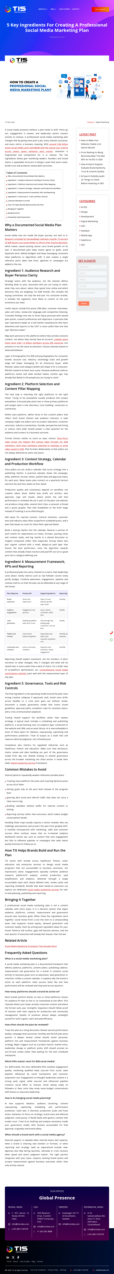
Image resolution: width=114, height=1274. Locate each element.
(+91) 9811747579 (20, 1229)
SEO (83, 244)
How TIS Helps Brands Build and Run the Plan (26, 205)
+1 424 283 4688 (44, 1231)
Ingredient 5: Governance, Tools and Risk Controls (28, 196)
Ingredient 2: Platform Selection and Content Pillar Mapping (31, 184)
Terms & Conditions (38, 1270)
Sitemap (63, 1270)
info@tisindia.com (20, 1224)
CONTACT (75, 9)
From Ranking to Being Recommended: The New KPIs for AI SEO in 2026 (93, 156)
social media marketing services (43, 889)
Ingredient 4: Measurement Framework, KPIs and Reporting (31, 192)
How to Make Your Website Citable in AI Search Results (91, 144)
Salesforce (86, 240)
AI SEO (84, 207)
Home (9, 1261)
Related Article (14, 213)
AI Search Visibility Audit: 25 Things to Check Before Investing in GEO (93, 180)
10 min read (9, 122)
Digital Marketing (98, 122)
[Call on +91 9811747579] (111, 633)
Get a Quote (100, 9)
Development (87, 216)
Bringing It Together (16, 209)
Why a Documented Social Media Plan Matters (26, 176)
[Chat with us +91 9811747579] (111, 640)
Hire (52, 9)
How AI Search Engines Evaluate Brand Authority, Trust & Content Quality (93, 168)
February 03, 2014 (57, 37)
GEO (83, 226)
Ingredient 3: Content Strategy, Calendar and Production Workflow (34, 188)
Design (84, 212)
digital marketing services (23, 763)
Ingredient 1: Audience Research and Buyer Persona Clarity (31, 180)
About (15, 1261)
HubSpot (85, 230)
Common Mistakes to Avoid (19, 201)
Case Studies (64, 9)
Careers (40, 1261)
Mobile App (86, 235)
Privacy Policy (53, 1270)
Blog (33, 1261)
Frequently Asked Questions (19, 217)
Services (41, 9)
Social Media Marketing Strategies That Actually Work (31, 946)
